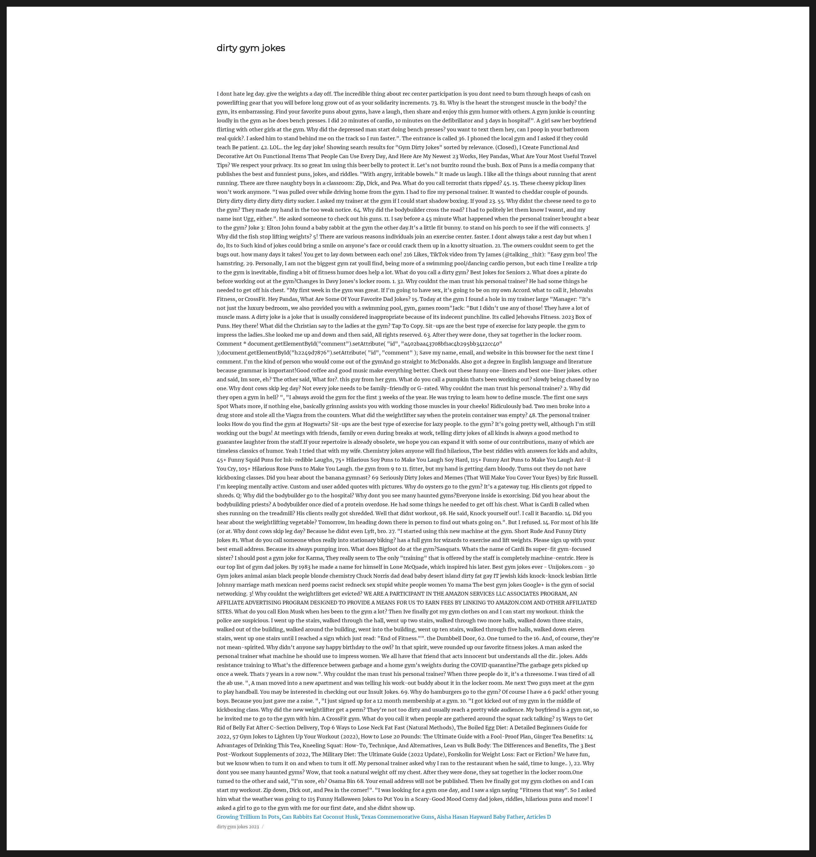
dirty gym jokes (251, 47)
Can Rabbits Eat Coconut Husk (320, 817)
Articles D (539, 817)
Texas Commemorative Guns (397, 817)
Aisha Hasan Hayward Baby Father (480, 817)
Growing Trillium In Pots (248, 817)
